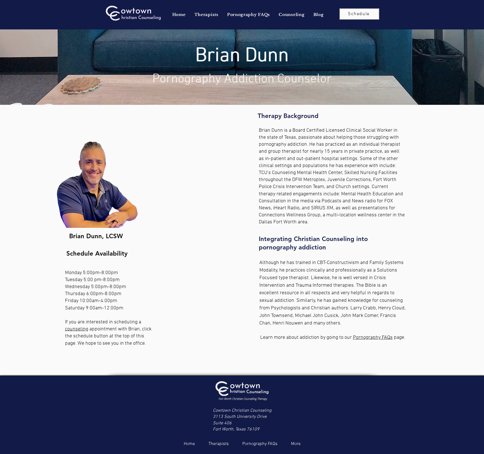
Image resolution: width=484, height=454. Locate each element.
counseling (76, 329)
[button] (206, 14)
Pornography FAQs (373, 337)
